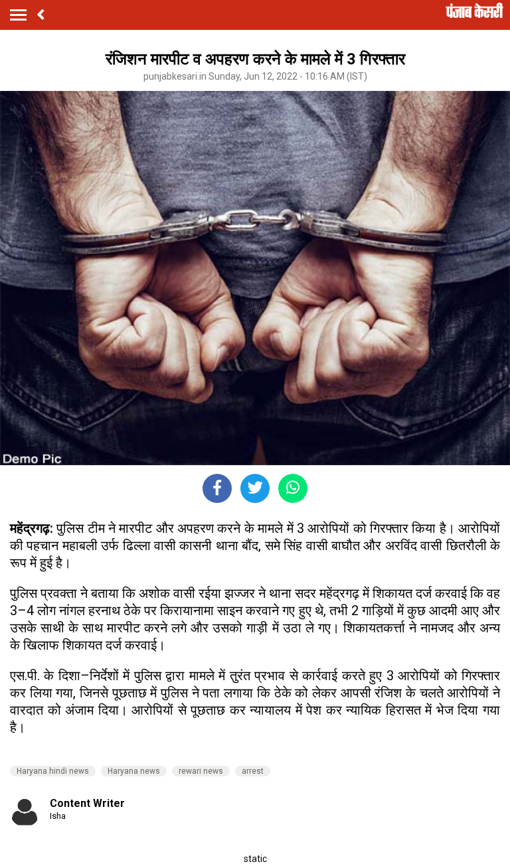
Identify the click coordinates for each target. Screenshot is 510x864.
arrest (253, 771)
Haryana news (134, 771)
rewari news (201, 771)
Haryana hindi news (53, 771)
